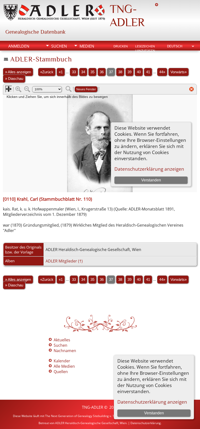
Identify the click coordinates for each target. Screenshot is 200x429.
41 (148, 72)
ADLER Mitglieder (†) (64, 261)
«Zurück (46, 72)
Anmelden (18, 46)
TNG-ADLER (127, 15)
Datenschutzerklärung (145, 423)
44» (162, 72)
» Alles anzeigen (18, 72)
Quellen (61, 371)
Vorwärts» (178, 72)
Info (55, 54)
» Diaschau (14, 79)
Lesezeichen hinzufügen (145, 46)
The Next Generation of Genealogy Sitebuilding (77, 416)
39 (129, 72)
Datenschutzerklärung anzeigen (152, 402)
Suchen (59, 46)
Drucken (120, 46)
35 (92, 72)
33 (74, 72)
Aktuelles (62, 340)
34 (83, 72)
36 (102, 72)
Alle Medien (64, 366)
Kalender (62, 361)
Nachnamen (65, 350)
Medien (87, 46)
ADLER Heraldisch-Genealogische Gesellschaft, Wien (91, 423)
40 (139, 72)
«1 (61, 72)
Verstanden (154, 413)
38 (120, 72)
